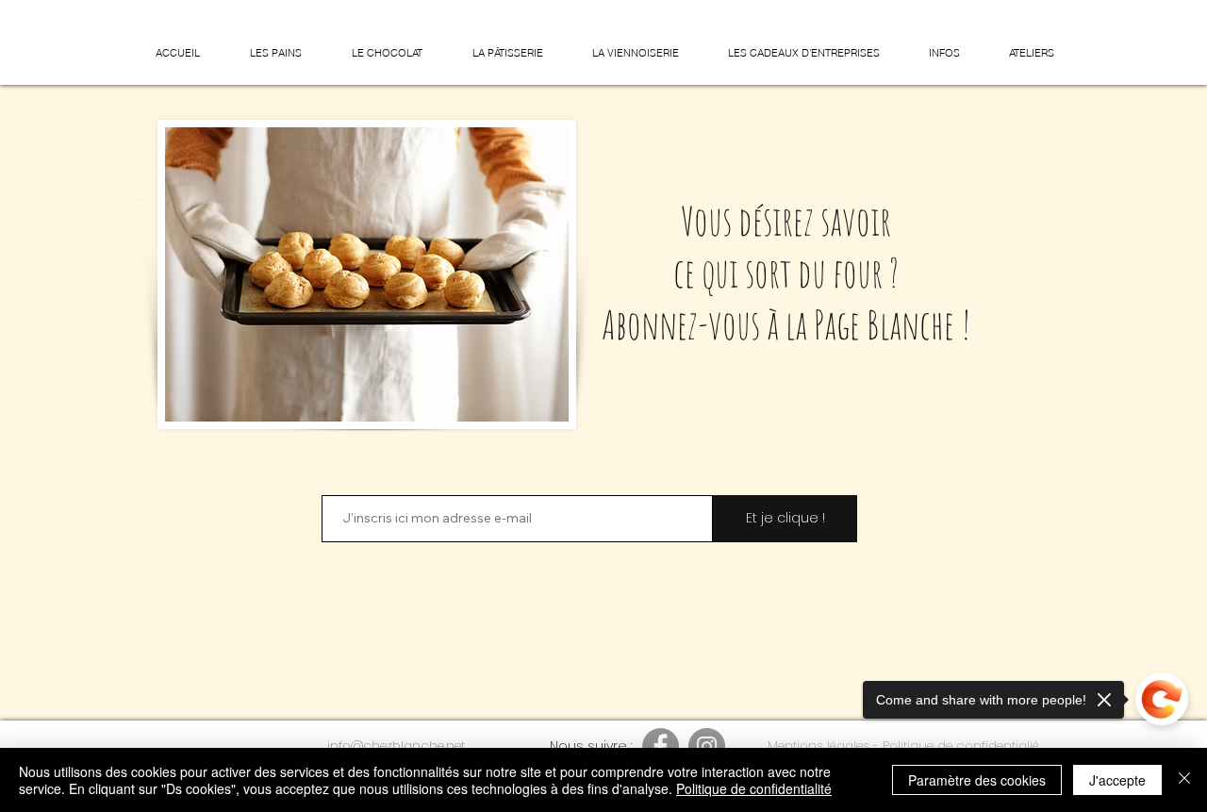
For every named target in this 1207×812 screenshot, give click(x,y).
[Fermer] (1184, 780)
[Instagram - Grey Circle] (706, 746)
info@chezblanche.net (396, 745)
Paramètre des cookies (977, 780)
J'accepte (1117, 780)
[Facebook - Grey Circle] (660, 746)
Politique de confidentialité (754, 788)
